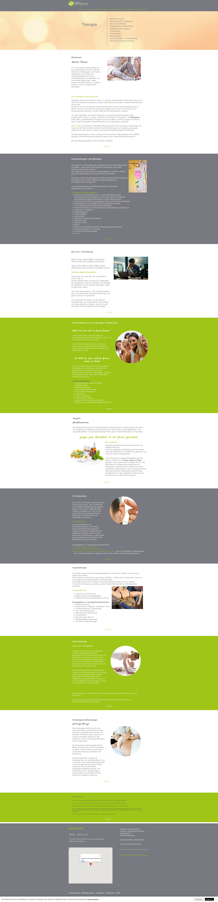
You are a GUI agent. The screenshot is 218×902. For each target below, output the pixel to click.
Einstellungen (199, 899)
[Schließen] (216, 899)
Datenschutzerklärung (93, 899)
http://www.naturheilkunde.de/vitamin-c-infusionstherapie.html (97, 199)
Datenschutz (110, 893)
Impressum (100, 893)
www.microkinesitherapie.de (124, 136)
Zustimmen (209, 899)
